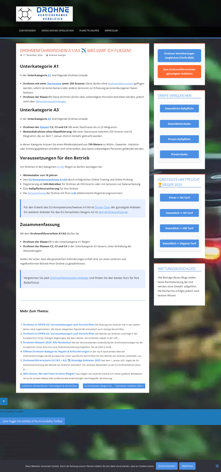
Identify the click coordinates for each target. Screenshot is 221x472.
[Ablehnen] (217, 465)
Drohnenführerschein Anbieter (69, 278)
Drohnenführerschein (121, 83)
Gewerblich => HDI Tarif (179, 228)
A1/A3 (60, 166)
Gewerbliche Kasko (179, 123)
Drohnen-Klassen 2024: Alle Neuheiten (47, 342)
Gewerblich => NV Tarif (179, 213)
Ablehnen (187, 466)
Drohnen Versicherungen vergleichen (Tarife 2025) (179, 55)
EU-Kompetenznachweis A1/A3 (48, 179)
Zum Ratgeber (27, 30)
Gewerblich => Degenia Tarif (179, 243)
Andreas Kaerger (57, 55)
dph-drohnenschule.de (113, 212)
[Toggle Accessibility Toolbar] (4, 401)
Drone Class (102, 207)
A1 (49, 75)
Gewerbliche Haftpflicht (179, 108)
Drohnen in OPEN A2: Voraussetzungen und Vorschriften (59, 333)
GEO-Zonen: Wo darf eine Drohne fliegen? (49, 373)
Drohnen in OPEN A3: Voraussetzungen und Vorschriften (59, 324)
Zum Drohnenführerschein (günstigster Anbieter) (179, 71)
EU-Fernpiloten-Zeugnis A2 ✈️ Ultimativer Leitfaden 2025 (113, 386)
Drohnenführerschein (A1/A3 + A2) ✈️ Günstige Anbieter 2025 (62, 360)
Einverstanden (166, 466)
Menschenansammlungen (51, 101)
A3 (49, 119)
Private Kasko (179, 154)
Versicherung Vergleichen (57, 30)
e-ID (73, 193)
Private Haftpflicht (179, 139)
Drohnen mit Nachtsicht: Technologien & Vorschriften (50, 386)
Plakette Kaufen (89, 30)
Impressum (111, 30)
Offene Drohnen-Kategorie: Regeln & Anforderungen (56, 351)
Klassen (44, 127)
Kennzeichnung (37, 193)
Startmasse (54, 83)
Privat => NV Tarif (179, 197)
